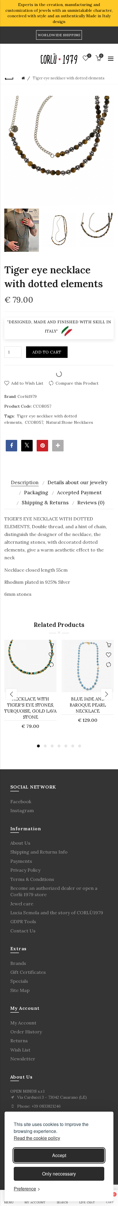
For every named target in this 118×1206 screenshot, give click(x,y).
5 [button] (65, 746)
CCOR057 (34, 422)
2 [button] (45, 746)
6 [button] (72, 746)
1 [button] (38, 746)
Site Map (20, 990)
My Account (23, 1023)
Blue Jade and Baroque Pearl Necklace (88, 705)
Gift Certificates (28, 972)
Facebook (20, 801)
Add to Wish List (27, 383)
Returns (19, 1040)
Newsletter (22, 1059)
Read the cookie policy (37, 1138)
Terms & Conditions (32, 879)
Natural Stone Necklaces (69, 422)
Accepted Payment (79, 492)
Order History (26, 1032)
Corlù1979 (27, 396)
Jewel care (21, 904)
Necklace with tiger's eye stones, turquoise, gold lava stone (30, 708)
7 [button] (79, 746)
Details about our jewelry (77, 482)
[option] (21, 230)
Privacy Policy (25, 870)
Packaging (36, 492)
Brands (18, 963)
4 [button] (59, 746)
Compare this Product (77, 383)
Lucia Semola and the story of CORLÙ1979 (56, 912)
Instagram (22, 810)
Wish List (20, 1050)
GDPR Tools (23, 921)
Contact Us (23, 931)
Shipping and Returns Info (39, 852)
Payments (21, 861)
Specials (19, 981)
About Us (20, 843)
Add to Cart (46, 352)
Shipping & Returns (45, 502)
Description (25, 482)
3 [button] (52, 746)
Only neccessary (59, 1173)
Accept (59, 1155)
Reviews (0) (90, 502)
